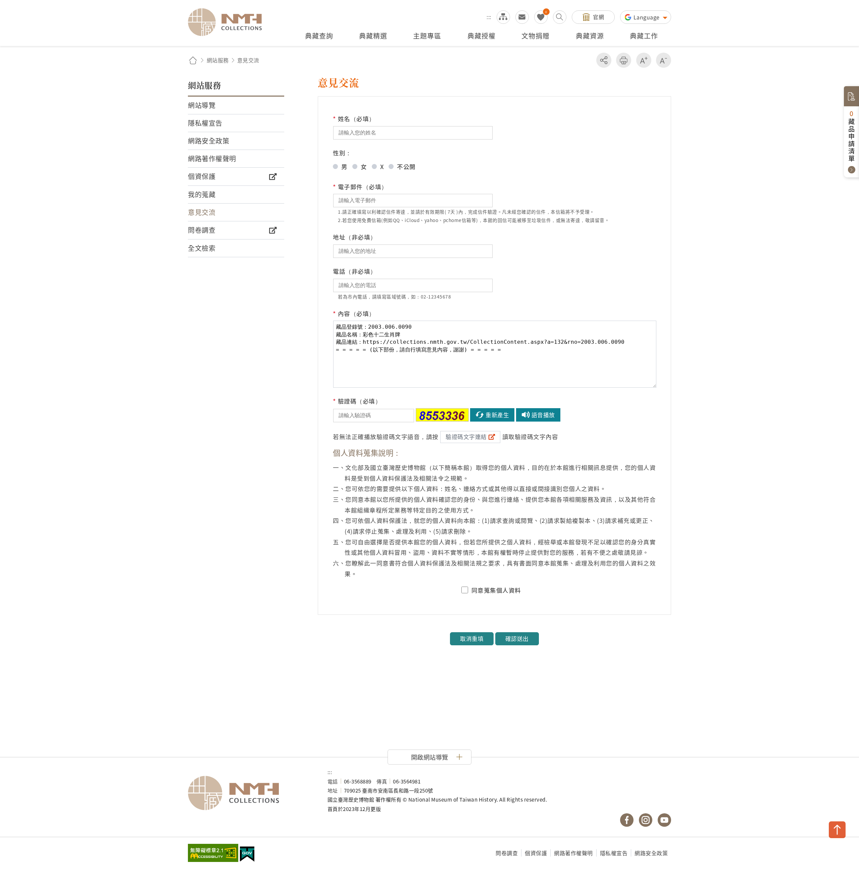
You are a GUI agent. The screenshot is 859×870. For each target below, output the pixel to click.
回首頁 (193, 60)
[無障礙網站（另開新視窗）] (213, 853)
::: (489, 16)
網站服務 (218, 60)
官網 (598, 17)
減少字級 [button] (663, 60)
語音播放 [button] (543, 415)
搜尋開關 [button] (559, 17)
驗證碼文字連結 (466, 437)
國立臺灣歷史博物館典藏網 (229, 22)
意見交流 (522, 17)
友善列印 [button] (623, 60)
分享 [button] (603, 60)
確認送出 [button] (517, 639)
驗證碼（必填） (357, 401)
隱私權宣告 (614, 853)
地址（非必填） (354, 237)
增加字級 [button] (643, 60)
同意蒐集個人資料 (496, 590)
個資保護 (536, 853)
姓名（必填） (354, 118)
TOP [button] (837, 829)
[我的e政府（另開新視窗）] (247, 855)
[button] (429, 757)
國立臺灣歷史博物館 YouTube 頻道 (664, 820)
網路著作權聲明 (573, 853)
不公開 (406, 166)
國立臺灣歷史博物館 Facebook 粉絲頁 (627, 820)
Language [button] (647, 17)
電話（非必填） (354, 271)
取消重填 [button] (472, 639)
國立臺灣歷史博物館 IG (645, 820)
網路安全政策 (651, 853)
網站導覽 (503, 17)
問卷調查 (507, 853)
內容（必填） (354, 313)
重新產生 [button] (497, 415)
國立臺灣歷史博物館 (251, 793)
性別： (342, 153)
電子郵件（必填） (360, 186)
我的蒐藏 (541, 17)
